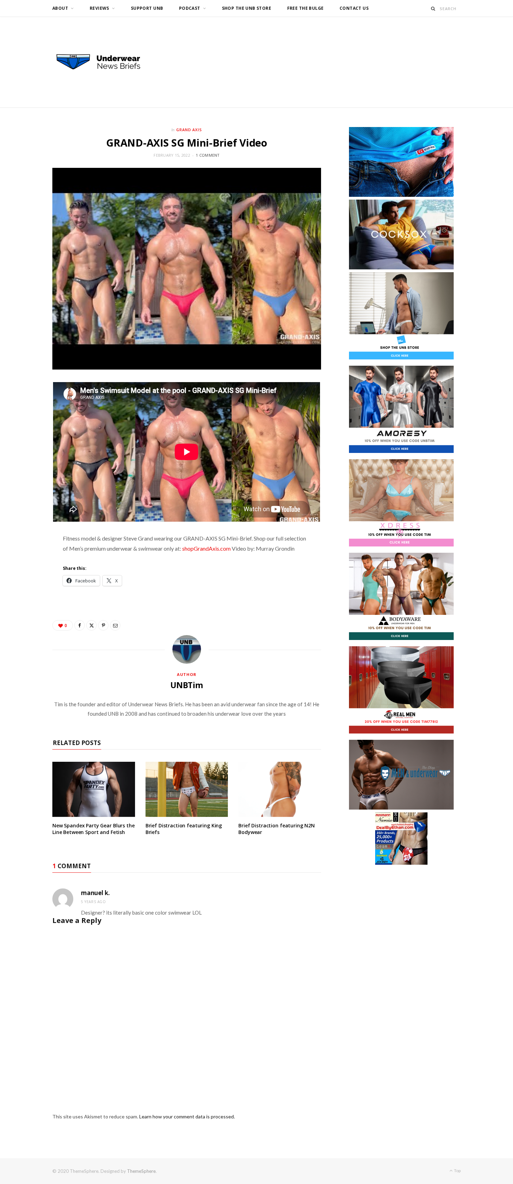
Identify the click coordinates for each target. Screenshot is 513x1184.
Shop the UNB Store (247, 8)
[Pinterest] (103, 625)
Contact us (354, 8)
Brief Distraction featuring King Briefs (184, 828)
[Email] (115, 625)
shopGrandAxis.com (206, 548)
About (60, 8)
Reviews (99, 8)
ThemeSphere (141, 1171)
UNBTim (186, 685)
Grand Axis (189, 129)
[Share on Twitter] (91, 625)
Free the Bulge (305, 8)
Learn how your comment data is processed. (187, 1116)
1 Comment (208, 155)
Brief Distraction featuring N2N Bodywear (276, 828)
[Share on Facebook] (79, 625)
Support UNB (147, 8)
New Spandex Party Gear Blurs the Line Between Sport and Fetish (93, 828)
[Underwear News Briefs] (104, 62)
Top (457, 1170)
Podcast (189, 8)
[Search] (433, 8)
